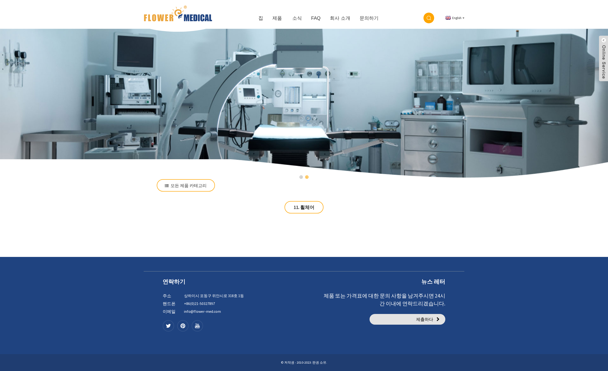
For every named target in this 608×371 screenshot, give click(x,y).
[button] (16, 104)
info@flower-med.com (202, 311)
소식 (297, 18)
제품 (277, 18)
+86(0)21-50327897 (199, 303)
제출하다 (424, 319)
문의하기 (369, 18)
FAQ (316, 18)
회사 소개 (340, 18)
